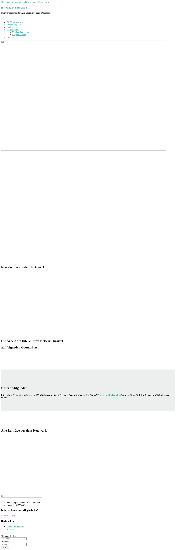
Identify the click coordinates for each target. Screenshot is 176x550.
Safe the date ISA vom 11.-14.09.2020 (76, 285)
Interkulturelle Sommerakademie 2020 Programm (29, 277)
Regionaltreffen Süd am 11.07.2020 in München (28, 285)
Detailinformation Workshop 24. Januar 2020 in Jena (127, 465)
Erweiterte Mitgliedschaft (109, 395)
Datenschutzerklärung (16, 526)
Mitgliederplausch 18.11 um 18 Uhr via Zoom (27, 440)
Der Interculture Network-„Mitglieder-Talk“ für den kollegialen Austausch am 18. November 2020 (56, 448)
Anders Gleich (61, 440)
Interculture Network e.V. (15, 7)
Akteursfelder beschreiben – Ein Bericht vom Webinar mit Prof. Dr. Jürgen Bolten (47, 293)
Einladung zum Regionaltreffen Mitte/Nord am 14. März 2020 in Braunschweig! (46, 473)
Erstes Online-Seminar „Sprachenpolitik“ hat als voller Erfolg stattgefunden (44, 457)
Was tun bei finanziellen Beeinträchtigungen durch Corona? (91, 277)
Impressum (11, 529)
